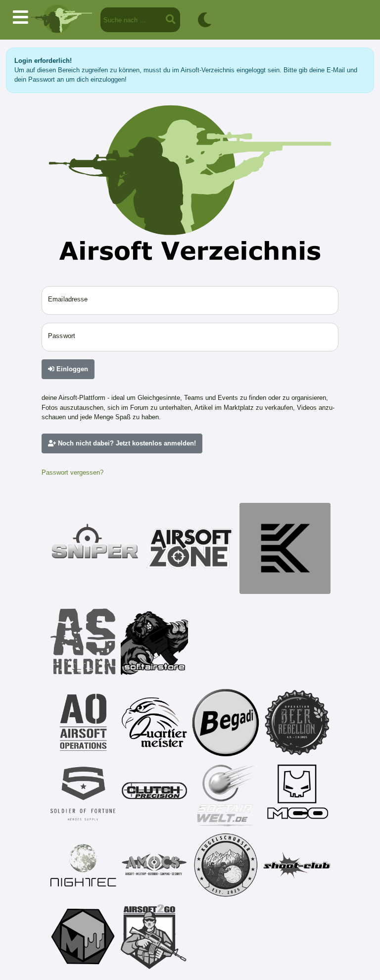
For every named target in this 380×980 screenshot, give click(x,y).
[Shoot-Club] (297, 865)
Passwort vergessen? (72, 472)
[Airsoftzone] (190, 548)
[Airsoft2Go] (154, 936)
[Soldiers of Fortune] (83, 794)
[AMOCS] (154, 865)
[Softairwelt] (225, 794)
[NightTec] (83, 865)
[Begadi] (225, 722)
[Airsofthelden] (83, 641)
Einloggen (71, 369)
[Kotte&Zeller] (285, 548)
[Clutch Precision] (154, 794)
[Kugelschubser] (225, 865)
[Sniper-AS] (95, 548)
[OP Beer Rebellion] (297, 722)
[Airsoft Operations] (83, 722)
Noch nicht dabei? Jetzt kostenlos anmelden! (126, 443)
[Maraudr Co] (297, 794)
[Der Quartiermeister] (154, 722)
